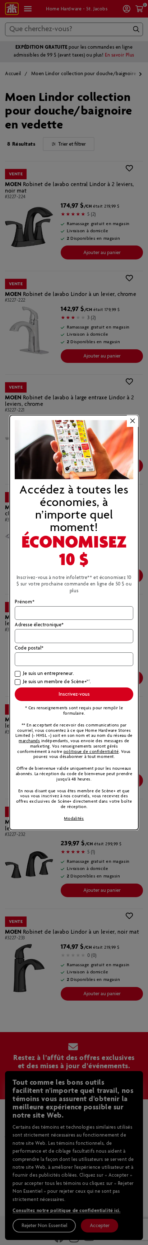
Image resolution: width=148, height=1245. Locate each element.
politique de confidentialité (91, 751)
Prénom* (24, 602)
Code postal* (29, 648)
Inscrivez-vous (74, 694)
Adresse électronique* (39, 625)
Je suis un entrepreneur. (48, 674)
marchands (29, 741)
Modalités (74, 818)
